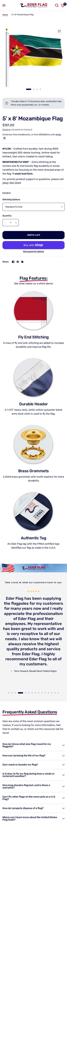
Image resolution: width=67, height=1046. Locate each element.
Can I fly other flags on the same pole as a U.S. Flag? (29, 798)
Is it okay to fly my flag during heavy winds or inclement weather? (28, 775)
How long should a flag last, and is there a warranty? (26, 786)
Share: (5, 262)
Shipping (6, 129)
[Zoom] (59, 31)
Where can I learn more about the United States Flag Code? (29, 818)
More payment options (33, 251)
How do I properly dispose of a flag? (22, 808)
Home (5, 14)
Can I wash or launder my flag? (20, 764)
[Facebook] (13, 262)
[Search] (57, 5)
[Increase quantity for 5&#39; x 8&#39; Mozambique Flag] (16, 222)
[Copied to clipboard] (22, 262)
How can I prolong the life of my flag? (23, 755)
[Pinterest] (18, 262)
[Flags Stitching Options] (33, 59)
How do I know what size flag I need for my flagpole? (26, 745)
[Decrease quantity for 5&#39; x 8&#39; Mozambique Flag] (5, 222)
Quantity (7, 215)
